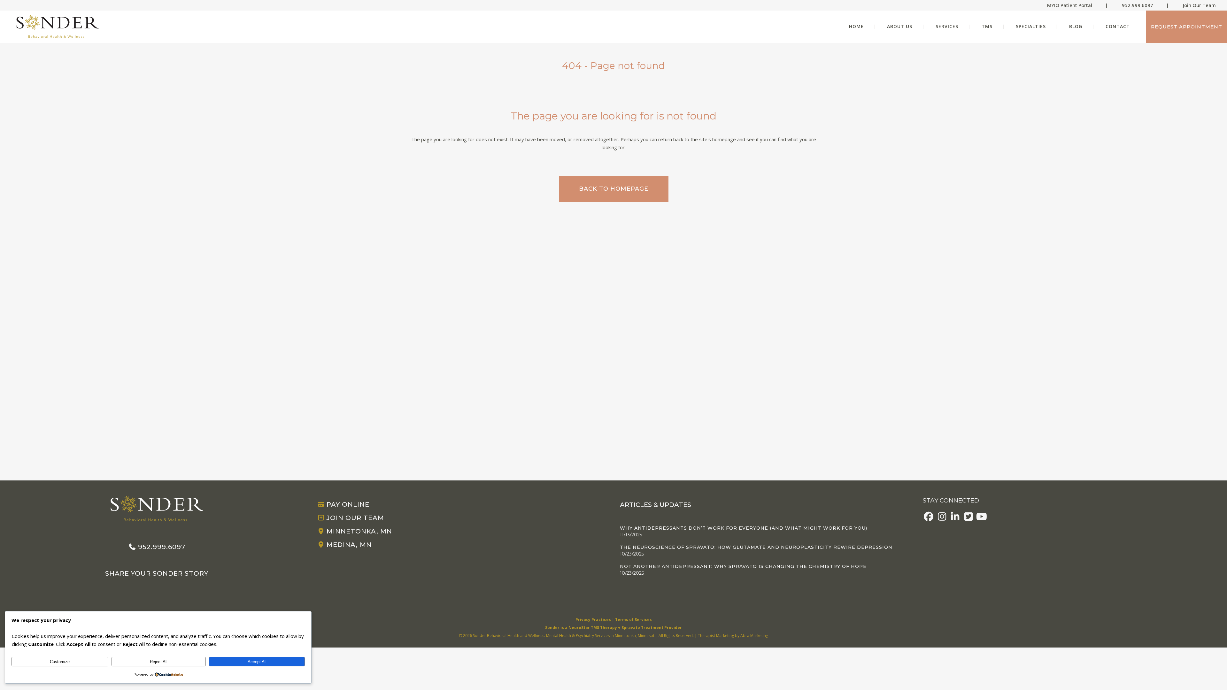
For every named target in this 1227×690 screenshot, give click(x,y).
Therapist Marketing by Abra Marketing (733, 635)
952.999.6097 (1137, 5)
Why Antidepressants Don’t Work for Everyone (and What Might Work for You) (743, 528)
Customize (60, 661)
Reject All (158, 661)
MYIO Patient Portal (1069, 5)
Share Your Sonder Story (156, 573)
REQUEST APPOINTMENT (1186, 27)
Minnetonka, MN (359, 531)
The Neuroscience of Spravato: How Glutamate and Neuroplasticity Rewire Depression (756, 547)
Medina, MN (349, 544)
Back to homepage (613, 188)
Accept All (257, 661)
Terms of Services (633, 619)
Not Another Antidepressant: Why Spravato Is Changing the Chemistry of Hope (743, 566)
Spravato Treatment (642, 627)
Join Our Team (1199, 5)
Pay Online (348, 504)
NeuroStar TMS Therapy (592, 627)
